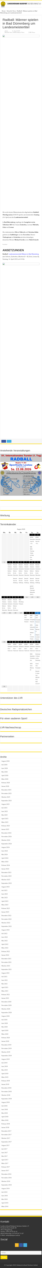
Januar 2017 (5, 1170)
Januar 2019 (5, 1084)
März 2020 (4, 1034)
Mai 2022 (4, 941)
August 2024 (5, 847)
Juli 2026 (4, 765)
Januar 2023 (5, 912)
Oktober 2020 (5, 1009)
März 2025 (4, 822)
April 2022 (4, 944)
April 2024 (4, 858)
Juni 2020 (4, 1023)
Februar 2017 (5, 1167)
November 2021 (6, 962)
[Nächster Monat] (37, 529)
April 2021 (4, 987)
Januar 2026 (5, 786)
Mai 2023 (4, 897)
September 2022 (6, 926)
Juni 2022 (4, 937)
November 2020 (6, 1005)
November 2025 (6, 793)
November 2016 (6, 1178)
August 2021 (5, 973)
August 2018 (5, 1102)
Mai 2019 (4, 1070)
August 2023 (5, 887)
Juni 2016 (4, 1196)
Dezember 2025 (6, 790)
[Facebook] (21, 1245)
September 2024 (6, 844)
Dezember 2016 (6, 1174)
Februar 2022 (5, 951)
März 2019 (4, 1077)
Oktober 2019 (5, 1052)
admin (6, 31)
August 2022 (5, 930)
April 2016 (4, 1203)
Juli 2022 (4, 933)
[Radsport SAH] (21, 3)
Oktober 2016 (5, 1181)
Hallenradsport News (18, 32)
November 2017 (6, 1134)
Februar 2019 (5, 1081)
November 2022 (6, 919)
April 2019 (4, 1073)
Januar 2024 (5, 869)
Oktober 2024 (5, 840)
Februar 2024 (5, 865)
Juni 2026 (4, 768)
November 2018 (6, 1091)
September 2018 (6, 1099)
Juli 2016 (4, 1192)
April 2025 (4, 818)
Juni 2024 (4, 851)
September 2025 (6, 800)
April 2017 (4, 1160)
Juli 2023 (4, 890)
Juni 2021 (4, 980)
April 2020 (4, 1030)
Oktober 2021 (5, 966)
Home (3, 11)
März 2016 (4, 1206)
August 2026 (5, 761)
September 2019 (6, 1055)
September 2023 (6, 883)
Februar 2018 (5, 1124)
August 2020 (5, 1016)
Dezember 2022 (6, 915)
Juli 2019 (4, 1063)
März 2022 (4, 948)
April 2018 (4, 1117)
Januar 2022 (5, 955)
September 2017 (6, 1142)
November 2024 (6, 836)
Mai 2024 (4, 854)
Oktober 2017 (5, 1138)
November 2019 (6, 1048)
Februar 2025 (5, 826)
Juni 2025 (4, 811)
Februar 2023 (5, 908)
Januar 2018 (5, 1127)
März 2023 (4, 905)
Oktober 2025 (5, 797)
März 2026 (4, 779)
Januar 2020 (5, 1041)
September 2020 (6, 1012)
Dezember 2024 (6, 833)
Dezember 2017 (6, 1131)
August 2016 (5, 1188)
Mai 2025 (4, 815)
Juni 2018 (4, 1109)
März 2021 (4, 991)
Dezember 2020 (6, 1002)
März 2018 (4, 1120)
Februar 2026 (5, 783)
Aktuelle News (11, 11)
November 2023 (6, 876)
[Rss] (17, 1245)
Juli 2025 (4, 808)
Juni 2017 (4, 1152)
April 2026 (4, 775)
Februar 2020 (5, 1037)
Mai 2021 (4, 984)
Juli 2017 (4, 1149)
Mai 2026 (4, 772)
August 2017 (5, 1145)
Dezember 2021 (6, 958)
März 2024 (4, 862)
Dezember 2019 (6, 1045)
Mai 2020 (4, 1027)
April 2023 (4, 901)
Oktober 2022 (5, 923)
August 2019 (5, 1059)
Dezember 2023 (6, 872)
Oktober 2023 (5, 879)
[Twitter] (25, 1245)
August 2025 (5, 804)
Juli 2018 (4, 1106)
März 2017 (4, 1163)
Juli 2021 (4, 976)
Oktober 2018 (5, 1095)
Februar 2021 (5, 994)
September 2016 (6, 1185)
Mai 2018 (4, 1113)
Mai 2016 (4, 1199)
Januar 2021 (5, 998)
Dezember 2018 (6, 1088)
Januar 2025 (5, 829)
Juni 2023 (4, 894)
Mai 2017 (4, 1156)
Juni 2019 (4, 1066)
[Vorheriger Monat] (4, 529)
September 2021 (6, 969)
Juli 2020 (4, 1020)
